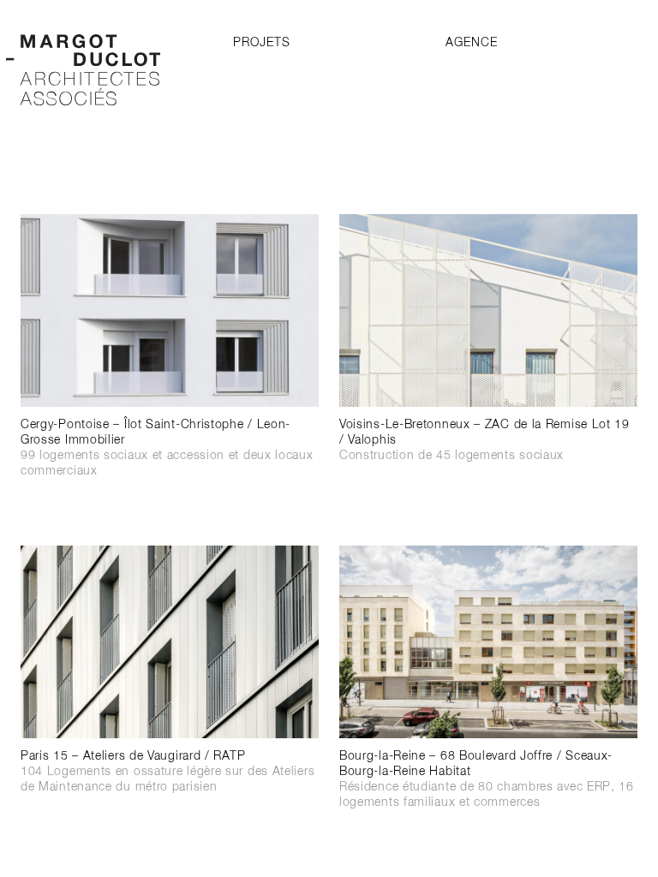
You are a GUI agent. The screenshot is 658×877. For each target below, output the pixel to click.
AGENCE (472, 43)
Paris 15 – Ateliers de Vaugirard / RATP (167, 771)
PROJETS (261, 43)
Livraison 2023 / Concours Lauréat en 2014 (466, 818)
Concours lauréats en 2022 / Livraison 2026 (148, 486)
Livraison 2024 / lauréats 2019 (428, 471)
